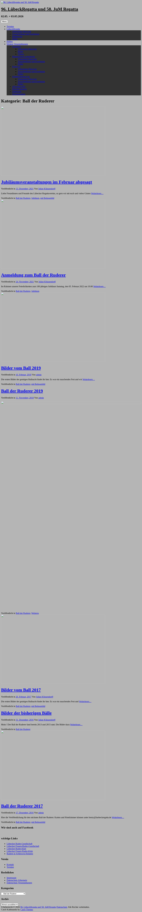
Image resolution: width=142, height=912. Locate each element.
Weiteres (35, 613)
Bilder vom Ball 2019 (21, 367)
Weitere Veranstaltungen (17, 44)
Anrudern (16, 46)
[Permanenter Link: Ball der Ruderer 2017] (53, 799)
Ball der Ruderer (19, 89)
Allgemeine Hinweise (21, 31)
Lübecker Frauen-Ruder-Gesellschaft (23, 846)
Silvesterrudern (18, 94)
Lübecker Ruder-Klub (16, 849)
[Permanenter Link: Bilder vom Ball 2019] (53, 361)
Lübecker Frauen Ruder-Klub (20, 851)
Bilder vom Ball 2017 (21, 689)
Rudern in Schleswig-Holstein (20, 854)
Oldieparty (16, 91)
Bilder (15, 39)
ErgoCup (16, 66)
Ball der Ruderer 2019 (22, 390)
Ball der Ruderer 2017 (22, 805)
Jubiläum (35, 198)
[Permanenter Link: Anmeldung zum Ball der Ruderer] (53, 268)
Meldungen (17, 36)
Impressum (11, 878)
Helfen (10, 41)
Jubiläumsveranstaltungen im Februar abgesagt (46, 181)
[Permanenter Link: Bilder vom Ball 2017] (53, 683)
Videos (21, 54)
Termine (10, 26)
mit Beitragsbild (47, 198)
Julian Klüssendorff (46, 189)
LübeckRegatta (13, 29)
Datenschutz (61, 907)
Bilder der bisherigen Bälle (26, 712)
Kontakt (10, 864)
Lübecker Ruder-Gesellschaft (19, 843)
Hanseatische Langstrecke (23, 56)
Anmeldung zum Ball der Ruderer (33, 274)
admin (38, 375)
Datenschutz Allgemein (17, 880)
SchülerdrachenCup (21, 76)
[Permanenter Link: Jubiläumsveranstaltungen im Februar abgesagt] (53, 175)
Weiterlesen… (97, 193)
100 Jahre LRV (19, 86)
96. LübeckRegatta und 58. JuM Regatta (39, 9)
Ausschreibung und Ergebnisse (25, 34)
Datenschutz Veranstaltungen (19, 883)
